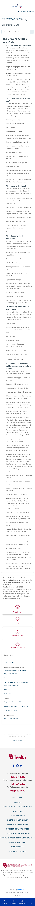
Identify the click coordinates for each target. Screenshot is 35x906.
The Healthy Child (9, 20)
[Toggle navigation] (3, 13)
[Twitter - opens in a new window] (21, 765)
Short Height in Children (11, 710)
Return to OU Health (17, 851)
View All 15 (7, 693)
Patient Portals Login (17, 842)
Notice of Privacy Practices (17, 829)
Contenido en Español (27, 11)
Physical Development (23, 20)
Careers (17, 802)
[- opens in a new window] (17, 865)
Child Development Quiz (11, 719)
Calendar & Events (17, 816)
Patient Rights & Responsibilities (17, 833)
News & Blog (17, 811)
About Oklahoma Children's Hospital (17, 807)
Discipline (7, 678)
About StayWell (17, 740)
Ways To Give (17, 798)
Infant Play (7, 689)
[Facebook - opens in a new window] (14, 765)
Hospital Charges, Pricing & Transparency (17, 838)
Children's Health (10, 24)
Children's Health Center (14, 18)
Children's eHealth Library (17, 820)
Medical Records (17, 847)
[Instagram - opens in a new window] (17, 765)
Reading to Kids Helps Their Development (16, 706)
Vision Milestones (9, 662)
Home (3, 18)
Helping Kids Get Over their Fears (13, 702)
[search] (15, 32)
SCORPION (20, 889)
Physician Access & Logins (17, 824)
